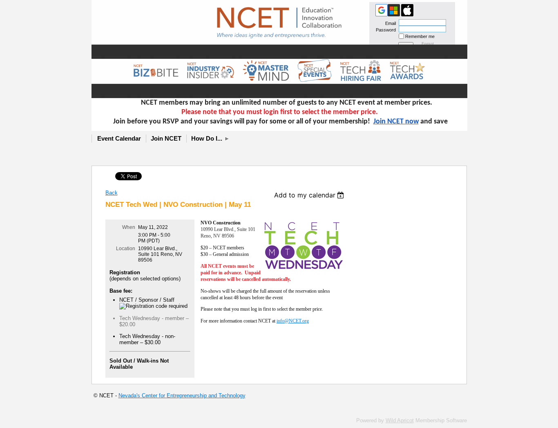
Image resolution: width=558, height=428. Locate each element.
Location (125, 248)
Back (111, 193)
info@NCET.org (293, 321)
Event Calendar (119, 138)
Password (384, 29)
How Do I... (206, 138)
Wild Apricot (400, 420)
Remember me (420, 36)
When (128, 227)
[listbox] (310, 195)
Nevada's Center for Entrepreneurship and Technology (182, 395)
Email (389, 23)
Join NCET (166, 138)
